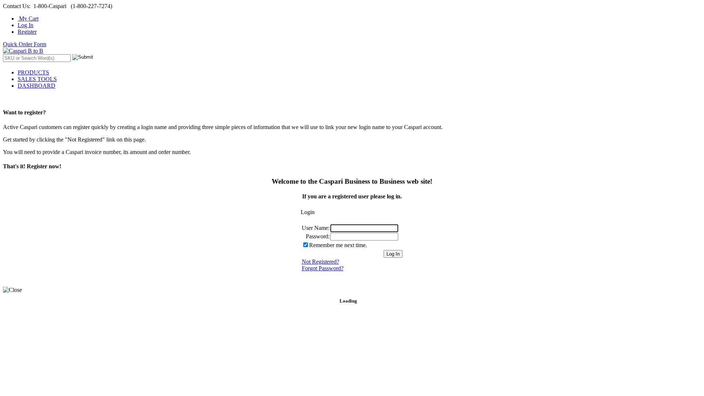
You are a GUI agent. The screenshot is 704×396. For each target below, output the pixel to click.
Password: (318, 236)
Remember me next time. (338, 245)
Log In (25, 25)
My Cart (28, 18)
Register (27, 32)
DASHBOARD (36, 85)
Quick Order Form (24, 44)
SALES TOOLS (37, 79)
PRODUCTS (33, 72)
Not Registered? (320, 261)
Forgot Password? (323, 268)
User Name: (316, 228)
